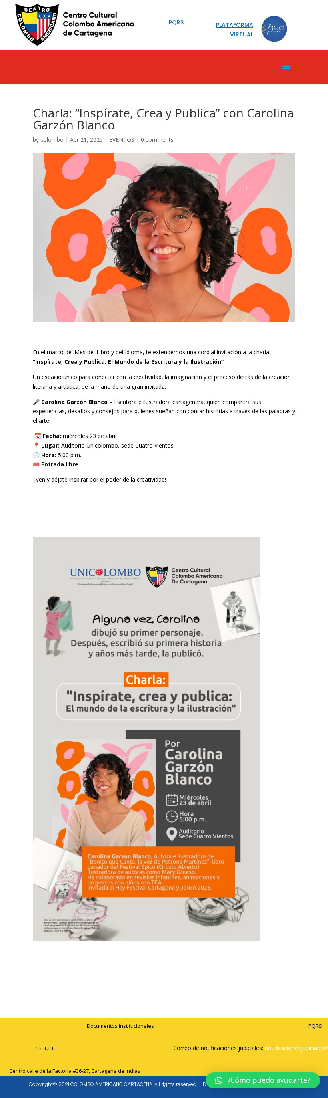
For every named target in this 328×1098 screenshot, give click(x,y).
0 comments (157, 139)
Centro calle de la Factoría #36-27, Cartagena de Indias (74, 1070)
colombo (52, 139)
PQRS (315, 1025)
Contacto (46, 1048)
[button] (263, 1080)
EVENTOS (121, 139)
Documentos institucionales (120, 1025)
